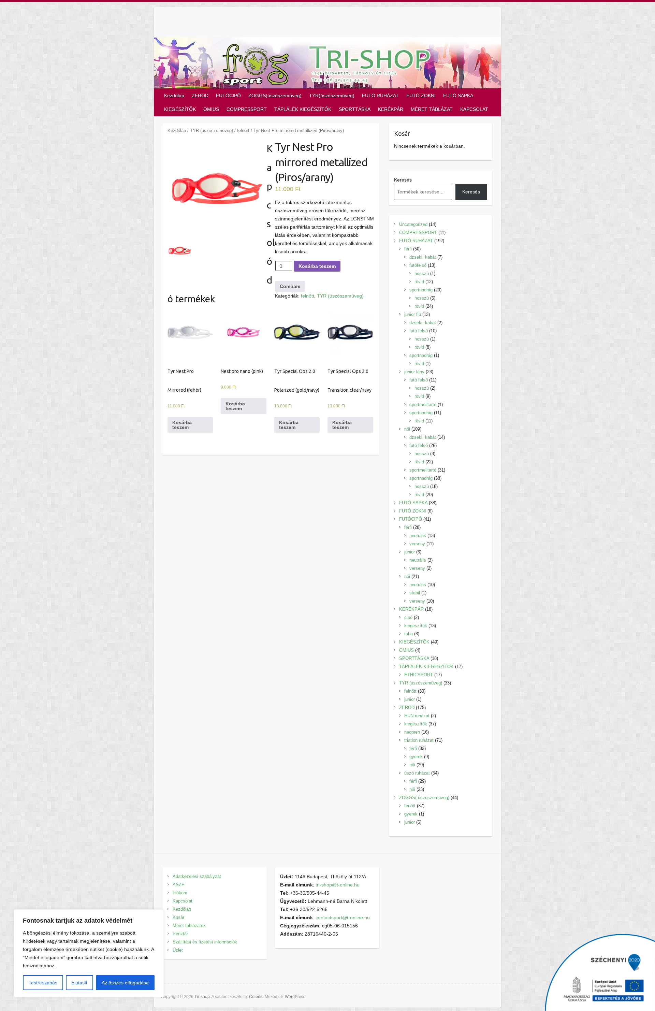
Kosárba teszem (317, 266)
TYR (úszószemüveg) (211, 130)
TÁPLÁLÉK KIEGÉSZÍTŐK (302, 109)
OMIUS (211, 109)
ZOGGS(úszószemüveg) (275, 95)
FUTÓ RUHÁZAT (380, 95)
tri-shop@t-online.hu (338, 884)
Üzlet (178, 950)
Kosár (178, 917)
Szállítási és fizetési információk (205, 941)
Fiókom (180, 892)
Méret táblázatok (189, 925)
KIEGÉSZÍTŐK (180, 109)
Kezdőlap (174, 95)
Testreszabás (43, 982)
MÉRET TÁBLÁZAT (432, 109)
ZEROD (200, 95)
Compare (290, 286)
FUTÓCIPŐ (228, 95)
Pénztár (180, 933)
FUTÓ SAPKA (458, 95)
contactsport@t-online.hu (343, 917)
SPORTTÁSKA (354, 109)
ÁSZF (178, 884)
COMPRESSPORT (247, 109)
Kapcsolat (182, 901)
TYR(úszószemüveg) (331, 95)
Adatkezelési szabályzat (197, 876)
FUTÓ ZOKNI (421, 95)
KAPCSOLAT (474, 109)
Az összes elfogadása (125, 982)
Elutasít (79, 982)
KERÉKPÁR (390, 109)
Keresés (403, 180)
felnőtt (243, 130)
